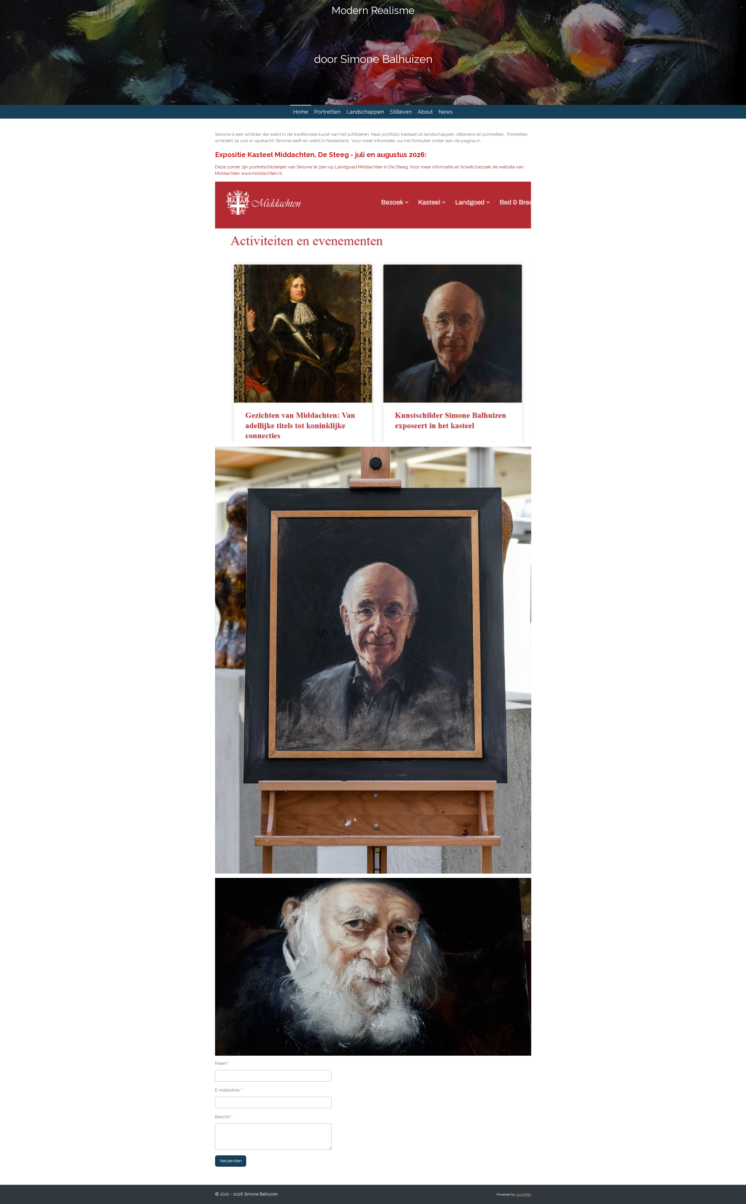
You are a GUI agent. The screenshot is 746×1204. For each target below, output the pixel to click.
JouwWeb (523, 1194)
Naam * (222, 1063)
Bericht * (223, 1116)
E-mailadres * (228, 1090)
